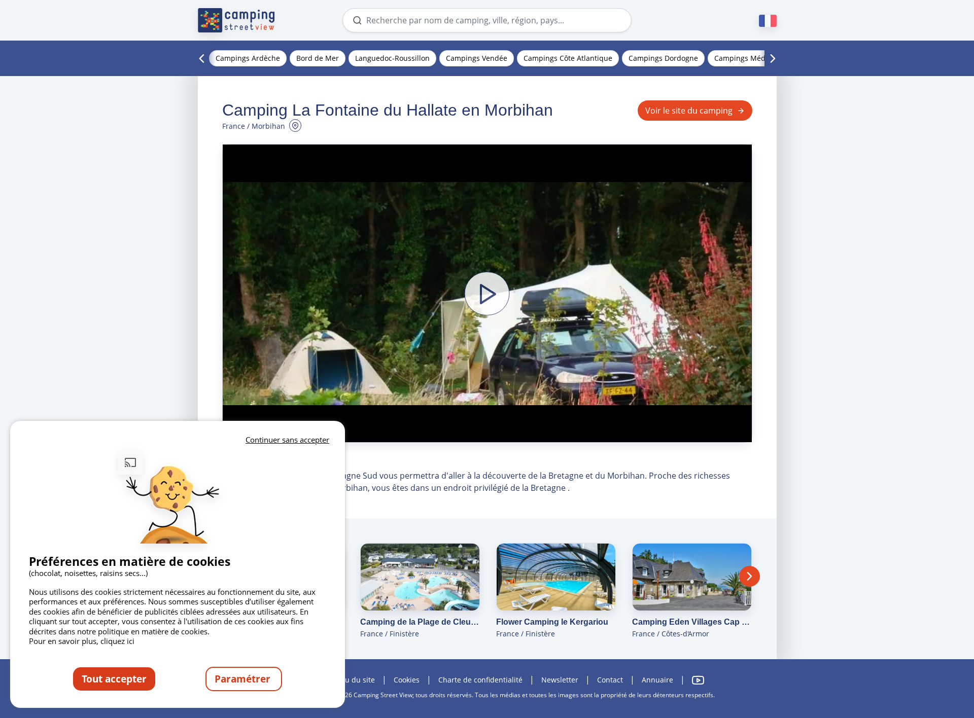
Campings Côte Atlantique (568, 58)
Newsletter (559, 680)
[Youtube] (698, 680)
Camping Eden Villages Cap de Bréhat (692, 622)
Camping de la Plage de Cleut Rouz (420, 622)
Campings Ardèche (248, 58)
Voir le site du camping (689, 110)
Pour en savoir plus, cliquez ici (81, 641)
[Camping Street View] (236, 20)
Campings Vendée (476, 58)
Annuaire (657, 680)
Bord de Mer (317, 58)
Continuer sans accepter (287, 440)
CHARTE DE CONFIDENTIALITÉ (480, 680)
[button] (487, 293)
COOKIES (407, 680)
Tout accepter (114, 678)
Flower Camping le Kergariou (552, 622)
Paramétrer (244, 678)
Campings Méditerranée (755, 58)
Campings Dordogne (663, 58)
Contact (610, 680)
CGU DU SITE (355, 680)
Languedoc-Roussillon (392, 58)
